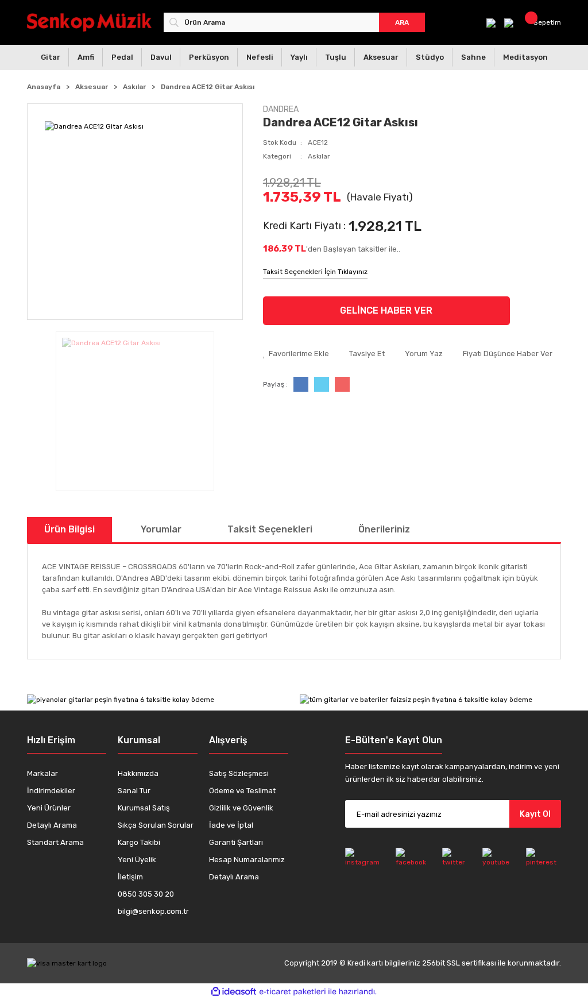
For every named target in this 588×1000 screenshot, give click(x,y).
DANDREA (281, 109)
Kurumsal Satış (144, 808)
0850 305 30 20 (146, 894)
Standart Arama (55, 842)
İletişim (130, 876)
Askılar (319, 156)
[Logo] (89, 22)
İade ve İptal (231, 825)
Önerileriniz (384, 529)
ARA (402, 22)
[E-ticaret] (292, 991)
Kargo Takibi (139, 842)
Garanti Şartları (236, 842)
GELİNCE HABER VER (386, 310)
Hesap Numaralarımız (247, 859)
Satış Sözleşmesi (239, 773)
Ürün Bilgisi (69, 529)
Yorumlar (161, 529)
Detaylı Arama (52, 825)
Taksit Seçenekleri (269, 529)
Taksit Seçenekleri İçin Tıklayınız (315, 272)
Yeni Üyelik (137, 859)
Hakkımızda (138, 773)
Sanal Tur (134, 790)
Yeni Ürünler (49, 808)
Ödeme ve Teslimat (242, 790)
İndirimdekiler (51, 790)
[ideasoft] (234, 991)
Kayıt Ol (535, 814)
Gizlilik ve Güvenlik (241, 808)
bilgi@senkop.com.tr (153, 911)
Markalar (42, 773)
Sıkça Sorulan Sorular (156, 825)
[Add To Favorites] (296, 354)
